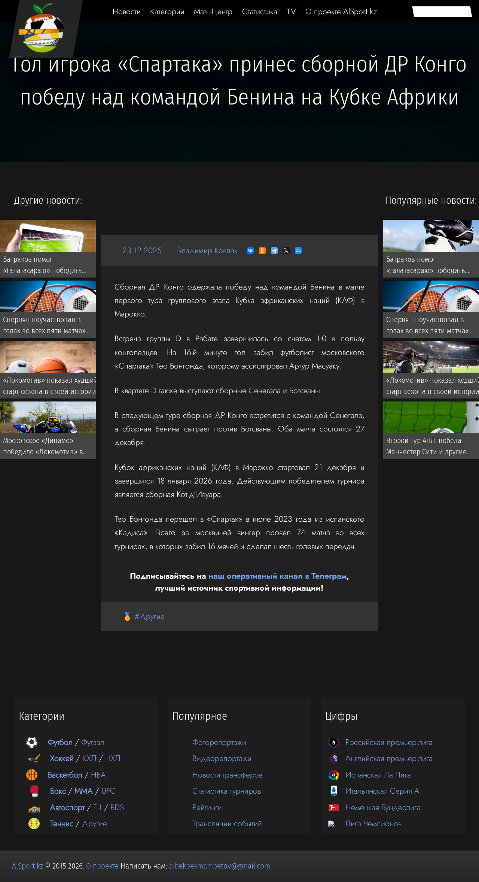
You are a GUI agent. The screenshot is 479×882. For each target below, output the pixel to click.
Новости (127, 11)
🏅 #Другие (143, 616)
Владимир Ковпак (207, 250)
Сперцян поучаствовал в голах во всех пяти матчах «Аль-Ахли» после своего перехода (44, 327)
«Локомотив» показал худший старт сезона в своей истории (50, 386)
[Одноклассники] (262, 250)
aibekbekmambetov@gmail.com (219, 866)
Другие (94, 823)
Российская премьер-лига (389, 742)
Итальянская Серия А (382, 791)
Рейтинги (207, 807)
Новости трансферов (227, 775)
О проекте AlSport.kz (341, 11)
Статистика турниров (226, 791)
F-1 (97, 807)
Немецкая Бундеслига (383, 807)
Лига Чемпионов (373, 823)
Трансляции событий (227, 823)
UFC (108, 791)
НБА (98, 775)
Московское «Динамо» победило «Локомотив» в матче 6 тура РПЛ (43, 448)
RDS (117, 807)
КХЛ (89, 758)
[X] (286, 250)
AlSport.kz (27, 866)
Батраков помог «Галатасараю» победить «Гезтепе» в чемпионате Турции (42, 266)
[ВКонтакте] (250, 250)
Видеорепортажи (221, 758)
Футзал (92, 742)
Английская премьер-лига (389, 758)
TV (291, 11)
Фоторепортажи (219, 742)
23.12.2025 (142, 250)
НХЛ (112, 758)
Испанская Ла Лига (378, 775)
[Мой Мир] (298, 250)
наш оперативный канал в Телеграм (277, 576)
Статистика (259, 11)
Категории (167, 11)
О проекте (103, 866)
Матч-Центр (213, 11)
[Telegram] (274, 250)
